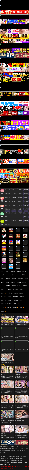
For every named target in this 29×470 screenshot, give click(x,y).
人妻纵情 (20, 220)
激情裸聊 (16, 293)
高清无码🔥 (15, 307)
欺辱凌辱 (7, 201)
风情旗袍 (7, 209)
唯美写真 (20, 213)
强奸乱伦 (14, 190)
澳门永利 (24, 271)
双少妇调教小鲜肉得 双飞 (21, 349)
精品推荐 (7, 190)
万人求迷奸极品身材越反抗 (7, 349)
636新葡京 (9, 293)
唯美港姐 (20, 197)
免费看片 (10, 300)
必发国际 (25, 285)
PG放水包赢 (20, 278)
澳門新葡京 (15, 289)
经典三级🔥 (9, 304)
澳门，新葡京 (4, 300)
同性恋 (26, 216)
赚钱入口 (9, 307)
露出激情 (14, 213)
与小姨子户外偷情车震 (21, 324)
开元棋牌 (13, 271)
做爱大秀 (16, 300)
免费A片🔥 (16, 304)
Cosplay (20, 193)
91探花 (13, 201)
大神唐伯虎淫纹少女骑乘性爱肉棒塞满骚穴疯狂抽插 (21, 437)
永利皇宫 (21, 289)
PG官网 (8, 271)
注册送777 (13, 275)
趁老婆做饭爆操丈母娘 (7, 324)
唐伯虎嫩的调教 (19, 421)
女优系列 (14, 205)
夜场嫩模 (19, 285)
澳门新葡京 (3, 289)
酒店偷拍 (13, 282)
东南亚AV (26, 197)
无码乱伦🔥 (3, 296)
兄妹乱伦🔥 (23, 304)
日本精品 (14, 193)
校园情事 (14, 220)
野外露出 (26, 201)
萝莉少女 (26, 190)
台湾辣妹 (7, 197)
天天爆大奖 (15, 296)
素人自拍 (26, 193)
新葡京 (23, 275)
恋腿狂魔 (26, 205)
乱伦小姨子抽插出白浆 (7, 362)
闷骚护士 (26, 209)
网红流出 (20, 201)
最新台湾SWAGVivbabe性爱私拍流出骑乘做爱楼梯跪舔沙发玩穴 (7, 438)
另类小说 (7, 224)
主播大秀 (19, 282)
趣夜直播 (14, 285)
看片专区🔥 (3, 307)
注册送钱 (8, 275)
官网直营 (19, 271)
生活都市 (7, 220)
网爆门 (26, 213)
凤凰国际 (14, 278)
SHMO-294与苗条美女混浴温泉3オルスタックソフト (21, 407)
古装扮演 (7, 205)
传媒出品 (7, 216)
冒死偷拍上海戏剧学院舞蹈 (21, 336)
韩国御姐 (14, 197)
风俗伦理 (26, 220)
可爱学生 (20, 205)
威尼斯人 (3, 271)
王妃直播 (24, 282)
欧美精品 (20, 190)
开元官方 (9, 296)
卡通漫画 (7, 213)
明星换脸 (14, 209)
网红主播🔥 (3, 311)
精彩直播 (3, 282)
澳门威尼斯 (3, 304)
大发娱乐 (9, 289)
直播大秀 (21, 300)
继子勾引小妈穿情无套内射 (7, 336)
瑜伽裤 (19, 209)
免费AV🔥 (22, 307)
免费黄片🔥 (22, 293)
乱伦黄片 (3, 285)
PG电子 (2, 275)
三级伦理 (7, 193)
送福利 (19, 275)
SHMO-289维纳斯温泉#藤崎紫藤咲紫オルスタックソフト (7, 377)
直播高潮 (26, 278)
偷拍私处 (8, 285)
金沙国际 (22, 296)
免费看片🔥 (3, 293)
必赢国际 (8, 278)
